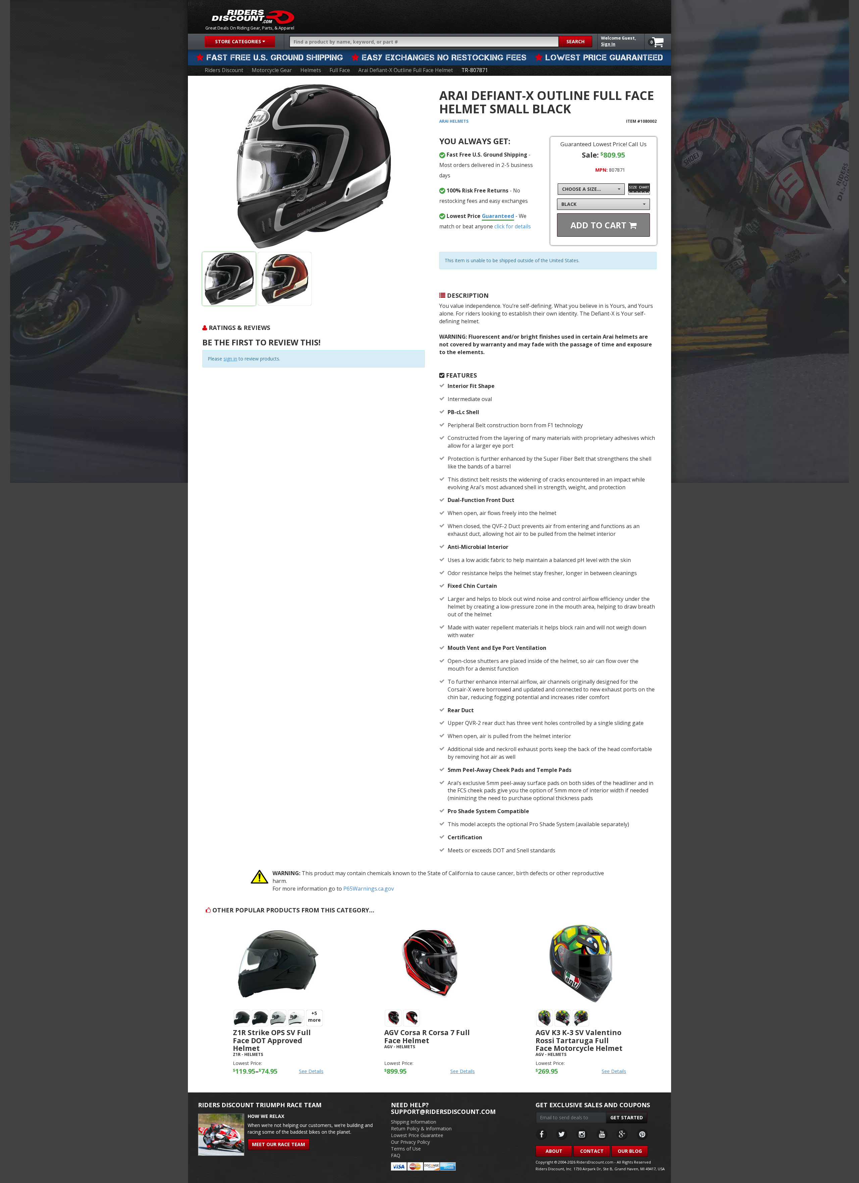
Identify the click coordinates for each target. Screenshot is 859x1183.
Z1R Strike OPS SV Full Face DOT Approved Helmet (272, 1040)
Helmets (310, 70)
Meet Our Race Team (278, 1144)
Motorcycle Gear (272, 70)
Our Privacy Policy (410, 1142)
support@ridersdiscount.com (443, 1112)
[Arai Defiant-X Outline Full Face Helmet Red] (284, 278)
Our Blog (630, 1151)
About (554, 1151)
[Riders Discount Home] (253, 17)
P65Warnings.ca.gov (368, 888)
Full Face (340, 70)
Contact (592, 1151)
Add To (599, 225)
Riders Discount (224, 70)
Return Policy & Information (421, 1128)
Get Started (626, 1117)
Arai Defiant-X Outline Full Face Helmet (405, 70)
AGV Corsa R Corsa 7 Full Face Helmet (427, 1036)
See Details (311, 1071)
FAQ (395, 1155)
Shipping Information (413, 1122)
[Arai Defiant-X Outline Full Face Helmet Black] (313, 166)
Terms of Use (406, 1148)
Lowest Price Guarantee (417, 1135)
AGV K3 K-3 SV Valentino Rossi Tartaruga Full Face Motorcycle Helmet (579, 1040)
